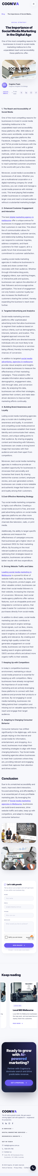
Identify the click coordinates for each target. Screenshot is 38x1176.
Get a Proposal (17, 1083)
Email (6, 903)
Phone (6, 911)
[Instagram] (31, 93)
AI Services (7, 1128)
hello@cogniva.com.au (11, 1145)
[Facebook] (36, 93)
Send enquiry (18, 945)
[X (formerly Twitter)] (21, 93)
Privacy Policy (18, 1167)
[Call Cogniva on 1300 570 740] (33, 1168)
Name (6, 894)
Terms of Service (7, 1167)
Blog (3, 14)
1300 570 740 (8, 1149)
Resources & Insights (11, 1136)
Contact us (7, 1152)
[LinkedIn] (26, 93)
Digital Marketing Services (13, 1132)
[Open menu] (33, 4)
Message (7, 920)
